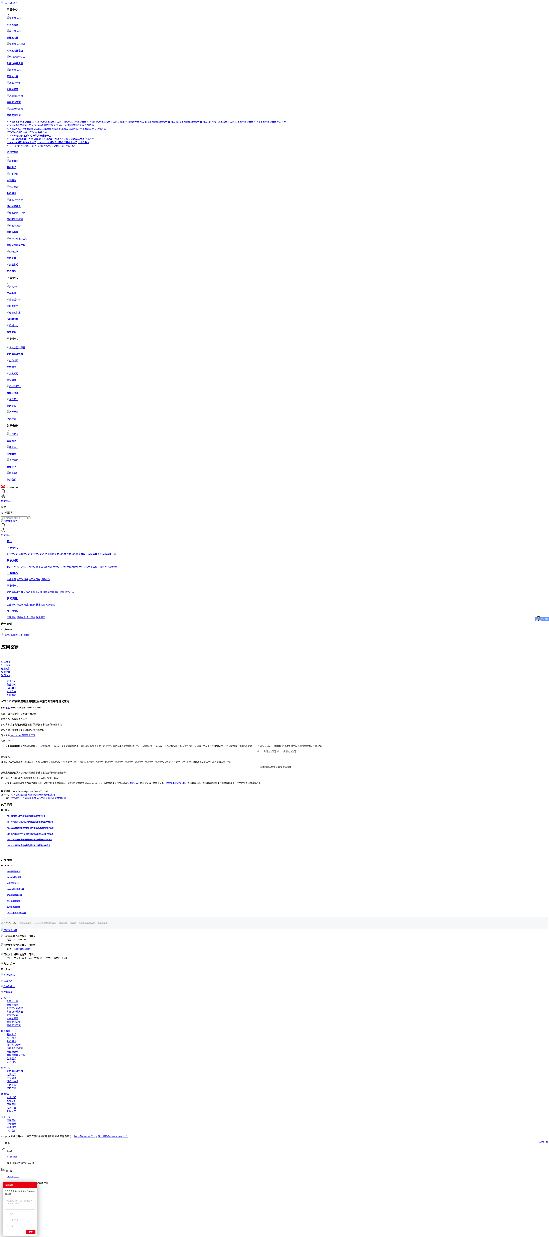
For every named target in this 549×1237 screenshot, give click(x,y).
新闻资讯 (15, 635)
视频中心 (45, 579)
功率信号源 (81, 554)
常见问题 (37, 592)
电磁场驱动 (72, 567)
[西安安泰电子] (9, 3)
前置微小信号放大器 (175, 783)
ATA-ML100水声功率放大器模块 (79, 129)
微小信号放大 (43, 567)
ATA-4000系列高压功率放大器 (155, 122)
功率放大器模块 (39, 554)
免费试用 (28, 592)
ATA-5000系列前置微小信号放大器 (24, 135)
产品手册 (11, 579)
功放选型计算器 (15, 592)
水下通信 (21, 567)
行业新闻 (21, 604)
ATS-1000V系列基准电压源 (20, 146)
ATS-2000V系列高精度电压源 (49, 146)
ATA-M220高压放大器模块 (49, 129)
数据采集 (63, 923)
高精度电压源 (109, 554)
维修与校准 (48, 592)
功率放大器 (12, 554)
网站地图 (543, 1142)
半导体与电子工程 (88, 567)
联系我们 (40, 617)
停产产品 (69, 592)
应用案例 (30, 604)
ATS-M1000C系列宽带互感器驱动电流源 (57, 142)
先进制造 (112, 567)
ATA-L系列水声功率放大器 (216, 122)
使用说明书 (22, 579)
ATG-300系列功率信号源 (72, 139)
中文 (3, 501)
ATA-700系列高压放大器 (19, 125)
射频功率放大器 (55, 554)
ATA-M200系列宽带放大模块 (21, 129)
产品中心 (5, 998)
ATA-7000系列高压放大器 (71, 125)
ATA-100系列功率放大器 (19, 122)
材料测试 (30, 567)
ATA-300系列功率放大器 (44, 122)
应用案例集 (34, 579)
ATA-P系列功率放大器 (265, 122)
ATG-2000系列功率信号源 (20, 139)
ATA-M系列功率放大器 (241, 122)
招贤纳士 (21, 617)
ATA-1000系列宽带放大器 (100, 122)
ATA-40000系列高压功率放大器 (186, 122)
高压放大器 (24, 554)
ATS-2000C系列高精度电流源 (21, 142)
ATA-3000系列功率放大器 (126, 122)
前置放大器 (69, 554)
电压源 (73, 923)
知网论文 (50, 604)
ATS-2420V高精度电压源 (22, 735)
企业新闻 (11, 604)
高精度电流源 (95, 554)
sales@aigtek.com (22, 949)
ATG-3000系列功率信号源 (46, 139)
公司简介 (11, 617)
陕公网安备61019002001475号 (113, 1136)
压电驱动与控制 (58, 567)
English (9, 501)
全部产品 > (282, 122)
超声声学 (11, 567)
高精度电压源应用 (87, 923)
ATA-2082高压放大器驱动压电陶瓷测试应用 (33, 795)
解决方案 (5, 1031)
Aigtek (8, 708)
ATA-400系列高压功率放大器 (71, 122)
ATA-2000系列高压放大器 (45, 125)
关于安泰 (5, 1117)
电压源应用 (103, 923)
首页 (7, 635)
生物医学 (102, 567)
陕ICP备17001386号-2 (84, 1136)
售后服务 (59, 592)
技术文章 (40, 604)
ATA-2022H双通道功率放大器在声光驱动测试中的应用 (38, 798)
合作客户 (30, 617)
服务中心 (5, 1068)
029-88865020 (12, 1157)
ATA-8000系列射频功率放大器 (22, 132)
